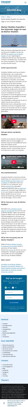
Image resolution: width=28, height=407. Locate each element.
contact (11, 250)
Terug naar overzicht (7, 272)
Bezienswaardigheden (9, 333)
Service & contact (8, 349)
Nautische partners (8, 345)
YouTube (5, 376)
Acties (4, 335)
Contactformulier (8, 365)
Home (3, 17)
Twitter (5, 374)
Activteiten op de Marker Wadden (11, 264)
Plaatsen (5, 327)
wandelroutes (10, 186)
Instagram (6, 372)
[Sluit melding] (4, 403)
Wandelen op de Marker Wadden (10, 266)
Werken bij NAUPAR (8, 347)
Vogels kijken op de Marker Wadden (11, 270)
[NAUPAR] (6, 2)
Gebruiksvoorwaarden (9, 356)
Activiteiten (6, 337)
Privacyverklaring (8, 354)
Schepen (5, 323)
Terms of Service (20, 308)
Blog (8, 17)
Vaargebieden (7, 329)
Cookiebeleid (6, 352)
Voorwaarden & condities (10, 351)
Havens (5, 331)
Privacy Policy (12, 308)
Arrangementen (7, 325)
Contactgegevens (8, 366)
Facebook (5, 370)
